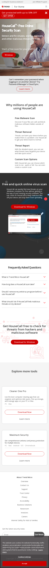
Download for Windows (23, 206)
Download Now (18, 411)
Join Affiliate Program (40, 2)
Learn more (23, 88)
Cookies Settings (24, 557)
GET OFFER (7, 15)
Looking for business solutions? (12, 2)
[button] (46, 6)
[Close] (46, 539)
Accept (24, 563)
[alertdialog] (24, 552)
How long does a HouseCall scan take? (18, 284)
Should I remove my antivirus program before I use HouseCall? (22, 292)
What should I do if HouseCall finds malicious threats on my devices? (21, 302)
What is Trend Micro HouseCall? (15, 277)
